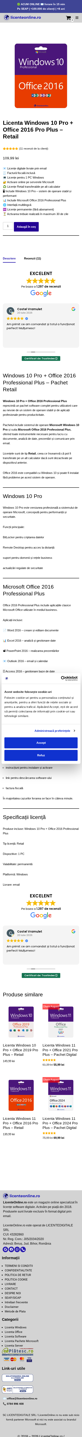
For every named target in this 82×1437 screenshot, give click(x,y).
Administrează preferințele (52, 730)
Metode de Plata (15, 1311)
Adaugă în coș (26, 226)
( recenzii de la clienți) (33, 148)
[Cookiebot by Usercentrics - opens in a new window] (61, 678)
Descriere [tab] (9, 258)
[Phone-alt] (23, 1249)
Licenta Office (13, 1332)
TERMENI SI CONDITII (19, 1266)
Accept (41, 742)
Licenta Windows (16, 1327)
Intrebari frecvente (16, 1302)
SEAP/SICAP (13, 1297)
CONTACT (11, 1288)
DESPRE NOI (13, 1293)
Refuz (41, 755)
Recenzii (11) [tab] (32, 258)
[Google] (5, 1249)
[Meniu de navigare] (77, 18)
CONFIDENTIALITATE (18, 1270)
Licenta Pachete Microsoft (22, 1341)
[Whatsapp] (17, 1249)
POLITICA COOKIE (16, 1279)
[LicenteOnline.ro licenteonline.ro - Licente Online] (22, 18)
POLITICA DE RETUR (18, 1275)
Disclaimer (11, 1307)
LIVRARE (10, 1284)
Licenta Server (14, 1345)
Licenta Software (15, 1336)
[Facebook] (11, 1249)
